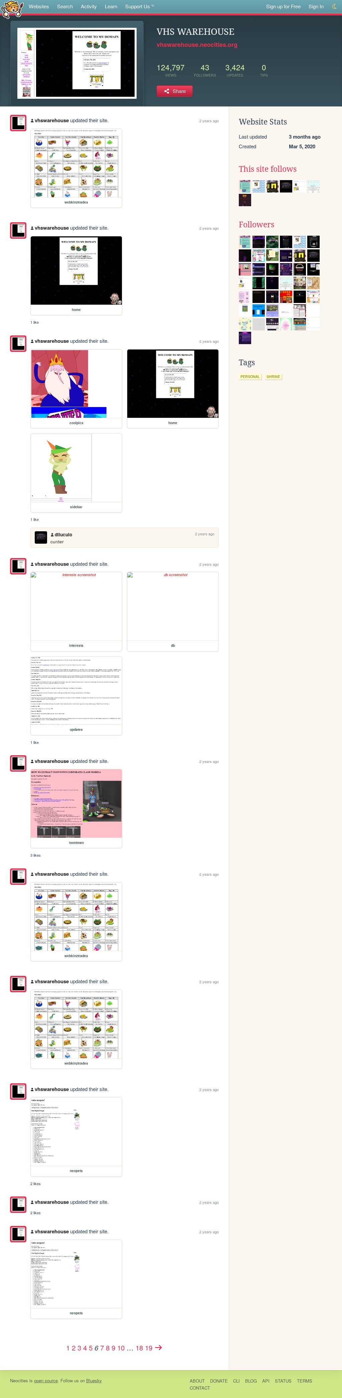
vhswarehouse (52, 120)
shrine (273, 376)
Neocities (19, 1380)
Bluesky (94, 1380)
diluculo (63, 534)
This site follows (268, 169)
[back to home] (12, 9)
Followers (256, 224)
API (266, 1381)
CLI (236, 1381)
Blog (251, 1381)
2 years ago (209, 120)
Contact (200, 1388)
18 (139, 1347)
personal (250, 376)
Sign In (316, 6)
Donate (219, 1381)
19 (148, 1347)
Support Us (137, 6)
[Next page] (158, 1347)
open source (46, 1380)
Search (65, 6)
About (197, 1381)
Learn (111, 6)
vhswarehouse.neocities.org (197, 44)
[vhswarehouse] (18, 123)
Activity (89, 6)
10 (121, 1347)
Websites (39, 6)
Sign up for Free (283, 6)
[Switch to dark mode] (335, 6)
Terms (304, 1381)
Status (283, 1381)
